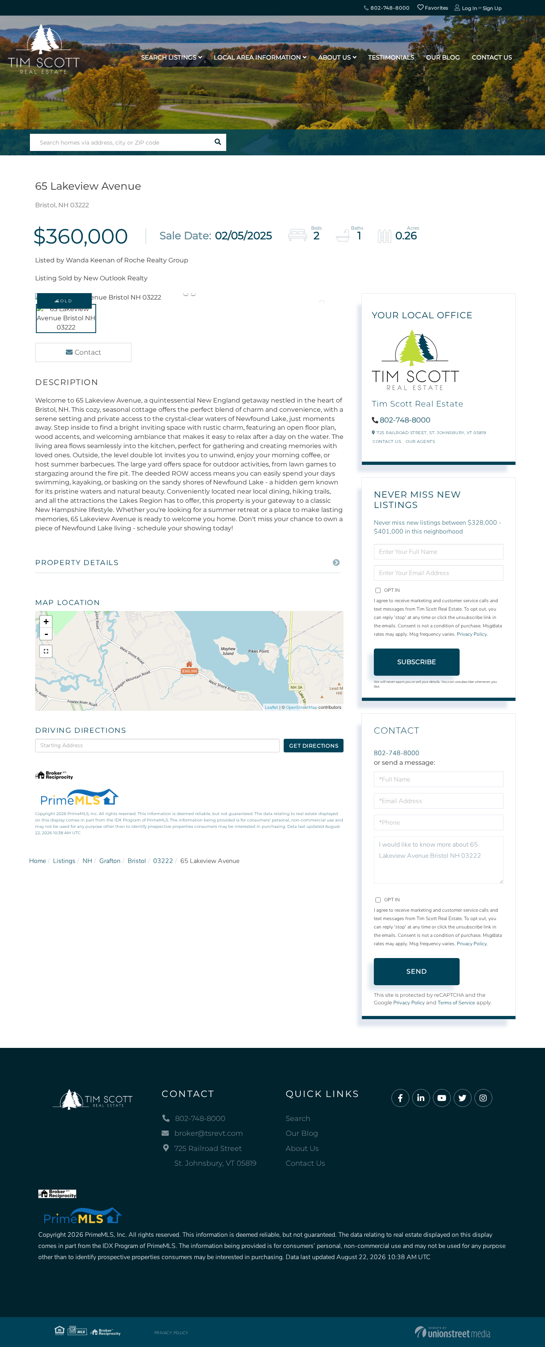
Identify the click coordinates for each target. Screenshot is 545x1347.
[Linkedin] (421, 1098)
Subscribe (416, 662)
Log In (469, 8)
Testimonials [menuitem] (391, 57)
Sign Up (492, 8)
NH (87, 861)
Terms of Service (456, 1002)
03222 (163, 861)
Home (37, 861)
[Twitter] (462, 1098)
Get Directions (313, 745)
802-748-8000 (389, 8)
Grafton (109, 861)
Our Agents (420, 441)
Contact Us (387, 441)
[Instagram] (483, 1098)
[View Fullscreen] (46, 651)
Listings (64, 861)
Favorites (436, 8)
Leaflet (271, 707)
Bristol (137, 861)
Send (417, 971)
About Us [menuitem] (334, 57)
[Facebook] (400, 1098)
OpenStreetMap (301, 707)
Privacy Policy (472, 634)
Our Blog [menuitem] (443, 57)
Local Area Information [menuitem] (257, 57)
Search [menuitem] (298, 1118)
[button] (217, 142)
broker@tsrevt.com (208, 1133)
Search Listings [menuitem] (168, 57)
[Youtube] (441, 1098)
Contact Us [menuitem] (492, 57)
